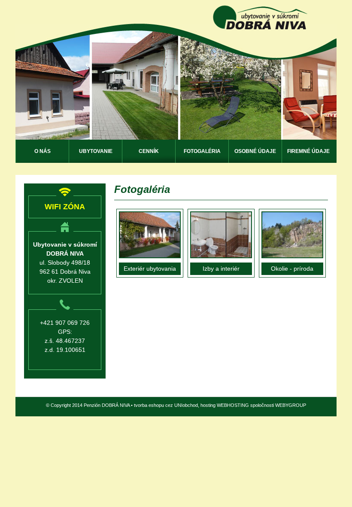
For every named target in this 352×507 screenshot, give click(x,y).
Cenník (149, 151)
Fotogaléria (202, 151)
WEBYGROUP (290, 405)
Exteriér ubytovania (150, 268)
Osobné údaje (255, 151)
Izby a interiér (221, 268)
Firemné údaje (308, 151)
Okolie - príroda (292, 268)
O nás (42, 151)
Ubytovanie (95, 151)
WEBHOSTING (233, 405)
